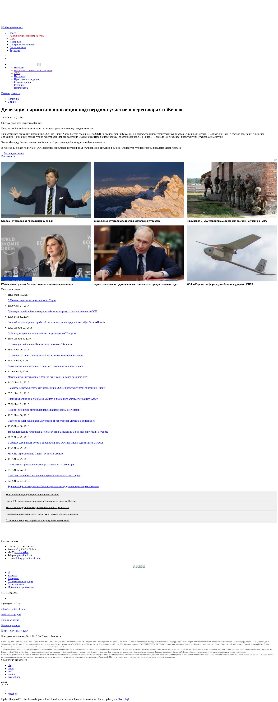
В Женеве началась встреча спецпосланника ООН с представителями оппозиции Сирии (56, 388)
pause (11, 668)
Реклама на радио (11, 614)
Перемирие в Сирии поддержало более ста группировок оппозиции (45, 355)
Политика (13, 98)
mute (10, 671)
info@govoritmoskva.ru (28, 558)
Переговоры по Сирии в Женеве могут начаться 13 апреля (40, 344)
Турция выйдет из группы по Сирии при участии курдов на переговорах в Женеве (53, 486)
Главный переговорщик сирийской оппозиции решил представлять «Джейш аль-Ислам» (56, 322)
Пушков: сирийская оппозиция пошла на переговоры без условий (44, 409)
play (10, 665)
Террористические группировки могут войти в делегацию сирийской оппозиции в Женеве (58, 431)
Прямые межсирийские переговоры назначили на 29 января (41, 464)
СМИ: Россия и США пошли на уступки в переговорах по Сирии (44, 475)
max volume (14, 677)
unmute (11, 674)
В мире (12, 101)
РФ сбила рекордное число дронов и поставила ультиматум (37, 507)
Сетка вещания (18, 47)
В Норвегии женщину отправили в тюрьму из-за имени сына (38, 520)
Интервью (15, 41)
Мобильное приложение (21, 587)
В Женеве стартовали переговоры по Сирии (32, 300)
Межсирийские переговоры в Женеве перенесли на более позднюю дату (48, 377)
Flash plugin (124, 699)
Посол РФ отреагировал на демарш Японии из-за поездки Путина (41, 501)
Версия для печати (14, 153)
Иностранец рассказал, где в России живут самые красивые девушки (42, 514)
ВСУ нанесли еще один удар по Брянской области (32, 494)
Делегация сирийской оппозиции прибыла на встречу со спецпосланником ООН (52, 311)
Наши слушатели (10, 625)
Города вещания (10, 620)
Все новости (8, 156)
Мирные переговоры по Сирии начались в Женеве (35, 453)
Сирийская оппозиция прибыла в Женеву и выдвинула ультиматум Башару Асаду (53, 398)
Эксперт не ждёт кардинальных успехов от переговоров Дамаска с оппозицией (51, 420)
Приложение (21, 87)
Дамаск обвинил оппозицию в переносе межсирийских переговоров (45, 366)
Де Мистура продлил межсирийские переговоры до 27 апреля (42, 333)
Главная (5, 93)
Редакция (15, 50)
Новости (12, 33)
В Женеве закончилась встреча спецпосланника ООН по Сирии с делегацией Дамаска (55, 442)
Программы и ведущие (22, 44)
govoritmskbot (21, 552)
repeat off (12, 693)
